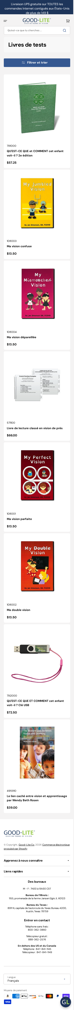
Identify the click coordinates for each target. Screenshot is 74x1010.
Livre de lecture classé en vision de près (35, 417)
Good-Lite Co (26, 844)
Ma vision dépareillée (21, 329)
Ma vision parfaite (19, 505)
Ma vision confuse (19, 240)
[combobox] (35, 30)
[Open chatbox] (62, 1002)
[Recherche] (62, 30)
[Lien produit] (35, 119)
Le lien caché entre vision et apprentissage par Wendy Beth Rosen (33, 775)
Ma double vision (18, 593)
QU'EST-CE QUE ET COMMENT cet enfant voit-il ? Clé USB (35, 683)
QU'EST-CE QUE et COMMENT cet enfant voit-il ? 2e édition (35, 150)
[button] (5, 21)
